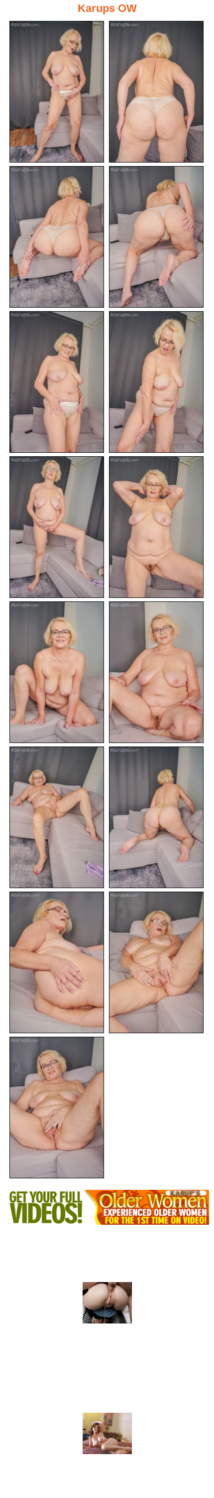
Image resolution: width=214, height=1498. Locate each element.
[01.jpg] (56, 92)
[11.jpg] (56, 817)
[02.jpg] (156, 92)
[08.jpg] (156, 527)
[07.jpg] (56, 527)
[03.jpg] (56, 237)
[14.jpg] (156, 962)
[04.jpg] (156, 237)
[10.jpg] (156, 672)
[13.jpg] (56, 962)
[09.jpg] (56, 672)
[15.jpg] (56, 1107)
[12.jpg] (156, 817)
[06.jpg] (156, 382)
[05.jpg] (56, 382)
